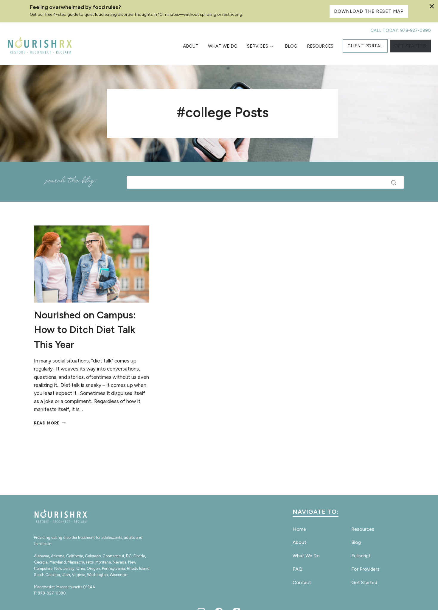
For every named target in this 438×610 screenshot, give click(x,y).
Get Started (364, 582)
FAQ (297, 569)
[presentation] (91, 263)
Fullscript (361, 555)
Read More (50, 423)
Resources (320, 46)
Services (257, 46)
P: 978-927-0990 (50, 593)
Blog (291, 46)
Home (299, 529)
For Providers (365, 569)
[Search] (393, 183)
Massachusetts (81, 562)
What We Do (222, 46)
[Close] (432, 6)
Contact (302, 582)
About (190, 46)
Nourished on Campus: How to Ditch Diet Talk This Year (85, 329)
